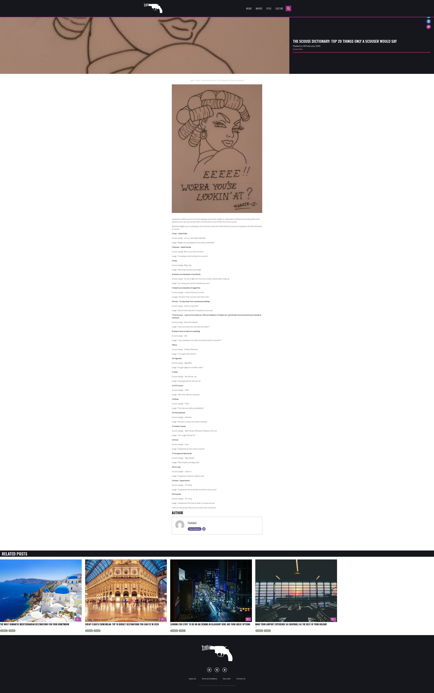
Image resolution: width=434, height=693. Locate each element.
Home (192, 80)
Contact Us (240, 679)
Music (249, 8)
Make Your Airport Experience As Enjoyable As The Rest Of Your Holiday (291, 624)
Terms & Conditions (209, 679)
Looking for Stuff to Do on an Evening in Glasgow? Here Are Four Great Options (210, 624)
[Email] (204, 529)
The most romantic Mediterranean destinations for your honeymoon (34, 624)
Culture (279, 8)
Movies (259, 8)
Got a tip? (227, 679)
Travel (198, 80)
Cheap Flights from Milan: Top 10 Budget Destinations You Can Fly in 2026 (122, 624)
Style (268, 8)
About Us (192, 679)
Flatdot (192, 522)
